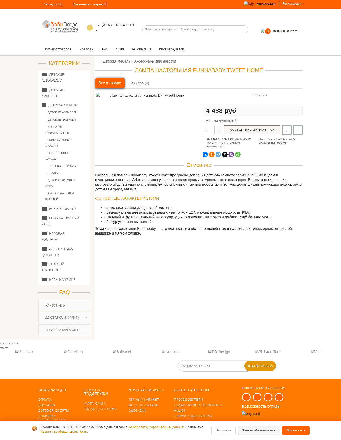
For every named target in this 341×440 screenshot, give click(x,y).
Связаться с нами (100, 409)
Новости (86, 49)
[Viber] (231, 154)
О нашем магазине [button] (62, 330)
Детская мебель (61, 105)
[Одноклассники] (212, 154)
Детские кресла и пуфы (60, 183)
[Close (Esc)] (2, 343)
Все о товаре (110, 83)
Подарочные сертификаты (198, 405)
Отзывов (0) (139, 83)
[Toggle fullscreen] (11, 343)
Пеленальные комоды (57, 155)
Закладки (137, 410)
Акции (120, 49)
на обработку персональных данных (156, 427)
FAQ (104, 49)
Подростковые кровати (58, 142)
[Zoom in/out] (16, 343)
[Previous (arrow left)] (2, 348)
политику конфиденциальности (63, 431)
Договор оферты (53, 410)
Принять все (295, 430)
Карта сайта (95, 403)
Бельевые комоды (62, 166)
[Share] (6, 343)
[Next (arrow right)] (6, 348)
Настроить (223, 430)
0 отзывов (260, 95)
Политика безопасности (51, 418)
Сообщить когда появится (252, 129)
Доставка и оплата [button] (62, 317)
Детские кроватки (61, 119)
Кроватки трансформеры (57, 129)
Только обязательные (258, 430)
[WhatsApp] (238, 154)
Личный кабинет (144, 399)
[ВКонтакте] (205, 154)
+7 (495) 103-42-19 (114, 25)
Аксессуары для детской (59, 196)
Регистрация (292, 3)
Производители (171, 49)
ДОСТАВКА (47, 405)
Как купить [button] (55, 305)
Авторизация (267, 3)
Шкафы (52, 173)
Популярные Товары (193, 416)
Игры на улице (61, 279)
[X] (225, 154)
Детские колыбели (62, 112)
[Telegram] (218, 154)
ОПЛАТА (44, 399)
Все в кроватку (61, 209)
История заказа (143, 405)
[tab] (64, 305)
